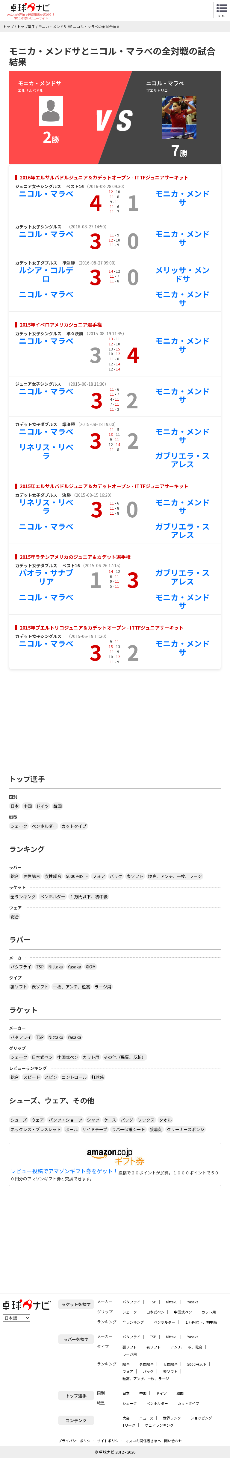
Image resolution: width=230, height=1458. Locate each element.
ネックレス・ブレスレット (35, 1129)
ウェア (37, 1120)
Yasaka (74, 967)
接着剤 (156, 1129)
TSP (40, 967)
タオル (165, 1120)
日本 (14, 806)
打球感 (97, 1077)
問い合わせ (173, 1440)
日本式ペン (42, 1057)
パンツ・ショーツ (65, 1120)
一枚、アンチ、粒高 (71, 987)
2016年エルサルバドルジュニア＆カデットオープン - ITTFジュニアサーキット (104, 177)
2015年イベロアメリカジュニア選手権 (61, 324)
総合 (14, 876)
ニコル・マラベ (46, 193)
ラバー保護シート (128, 1129)
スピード (31, 1077)
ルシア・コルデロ (46, 274)
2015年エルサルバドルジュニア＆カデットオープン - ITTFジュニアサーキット (104, 486)
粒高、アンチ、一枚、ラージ (175, 876)
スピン (51, 1077)
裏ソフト (18, 987)
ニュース (146, 1417)
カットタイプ (74, 826)
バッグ (127, 1120)
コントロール (74, 1077)
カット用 (91, 1057)
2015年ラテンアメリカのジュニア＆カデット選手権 (75, 556)
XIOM (91, 967)
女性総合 (53, 876)
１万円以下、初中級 (89, 896)
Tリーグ (128, 1425)
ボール (71, 1129)
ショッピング (201, 1417)
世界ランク (172, 1417)
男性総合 (31, 876)
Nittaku (55, 967)
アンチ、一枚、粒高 (186, 1346)
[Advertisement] (115, 718)
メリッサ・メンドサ (182, 274)
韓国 (57, 806)
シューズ (18, 1120)
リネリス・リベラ (46, 451)
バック (116, 876)
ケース (110, 1120)
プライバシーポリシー (76, 1440)
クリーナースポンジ (185, 1129)
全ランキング (23, 896)
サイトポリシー (109, 1440)
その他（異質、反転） (125, 1057)
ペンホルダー (44, 826)
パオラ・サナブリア (46, 577)
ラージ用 (103, 987)
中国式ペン (67, 1057)
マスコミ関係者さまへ (143, 1440)
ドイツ (42, 806)
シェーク (18, 826)
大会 (126, 1417)
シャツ (93, 1120)
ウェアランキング (159, 1425)
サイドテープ (94, 1129)
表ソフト (135, 876)
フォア (99, 876)
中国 (27, 806)
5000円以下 (77, 876)
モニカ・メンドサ (182, 197)
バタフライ (20, 967)
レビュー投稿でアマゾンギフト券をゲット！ (64, 1171)
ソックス (146, 1120)
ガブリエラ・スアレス (182, 460)
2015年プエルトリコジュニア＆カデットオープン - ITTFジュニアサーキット (102, 627)
